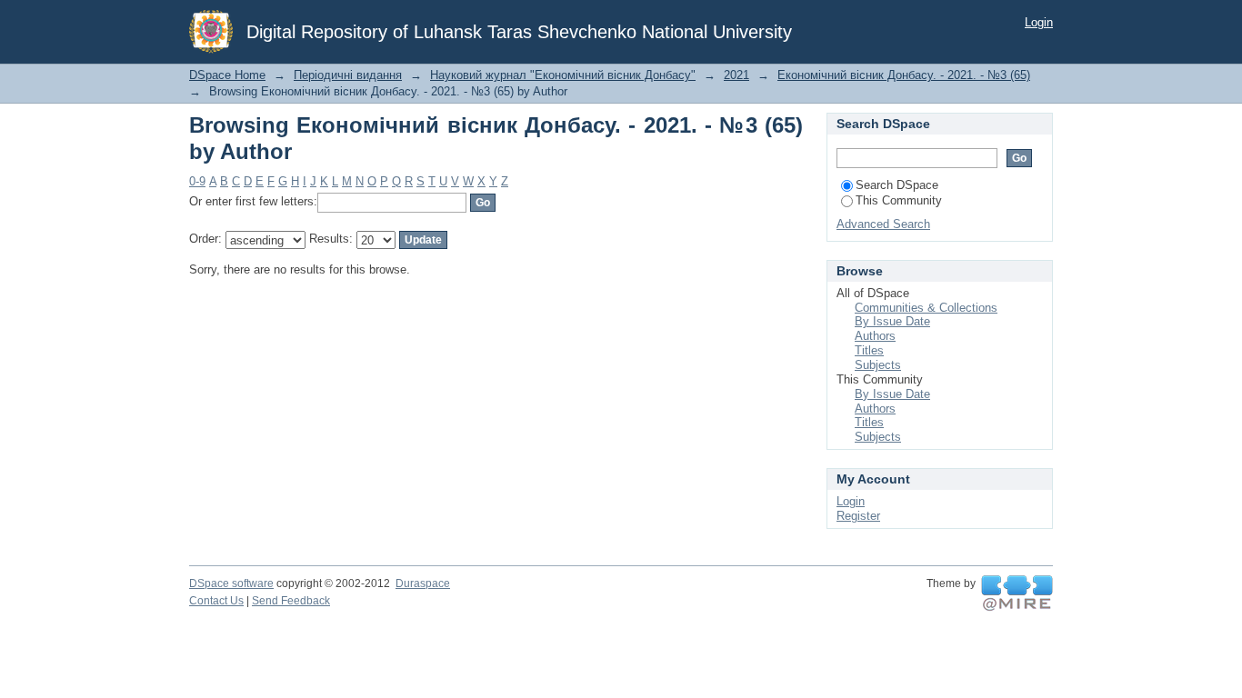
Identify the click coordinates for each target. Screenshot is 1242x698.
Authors (875, 336)
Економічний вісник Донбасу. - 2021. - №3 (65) (903, 75)
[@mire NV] (1017, 593)
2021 (736, 75)
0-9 (197, 181)
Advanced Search (883, 224)
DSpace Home (227, 75)
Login (1039, 22)
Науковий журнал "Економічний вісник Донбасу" (563, 75)
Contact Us (216, 600)
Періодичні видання (348, 75)
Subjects (878, 365)
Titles (869, 350)
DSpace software (231, 583)
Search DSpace (897, 185)
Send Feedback (291, 600)
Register (858, 516)
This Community (899, 200)
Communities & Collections (926, 307)
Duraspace (423, 583)
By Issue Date (892, 321)
